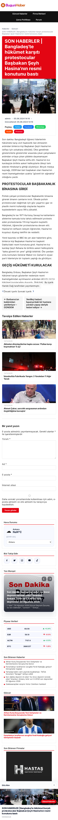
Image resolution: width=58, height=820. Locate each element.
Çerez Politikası (23, 20)
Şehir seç (11, 537)
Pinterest (19, 132)
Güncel (15, 29)
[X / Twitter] (14, 561)
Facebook (28, 127)
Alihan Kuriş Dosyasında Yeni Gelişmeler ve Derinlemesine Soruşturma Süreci (24, 663)
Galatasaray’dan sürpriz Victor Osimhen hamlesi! (26, 684)
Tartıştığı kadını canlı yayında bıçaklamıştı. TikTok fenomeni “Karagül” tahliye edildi (26, 673)
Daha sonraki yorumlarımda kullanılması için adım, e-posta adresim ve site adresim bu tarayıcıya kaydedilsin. (29, 502)
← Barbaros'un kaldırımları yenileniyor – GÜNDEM (11, 303)
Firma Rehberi (39, 14)
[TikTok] (37, 561)
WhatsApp (40, 127)
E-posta (7, 474)
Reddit (8, 132)
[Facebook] (7, 561)
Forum (39, 20)
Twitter (17, 127)
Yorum (6, 439)
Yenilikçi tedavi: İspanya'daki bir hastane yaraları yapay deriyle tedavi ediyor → (38, 303)
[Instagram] (22, 561)
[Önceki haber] (44, 579)
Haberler (5, 29)
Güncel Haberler (19, 14)
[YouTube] (29, 561)
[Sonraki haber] (49, 579)
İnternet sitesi (9, 485)
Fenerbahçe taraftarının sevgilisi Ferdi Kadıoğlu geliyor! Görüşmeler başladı (29, 668)
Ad (4, 464)
